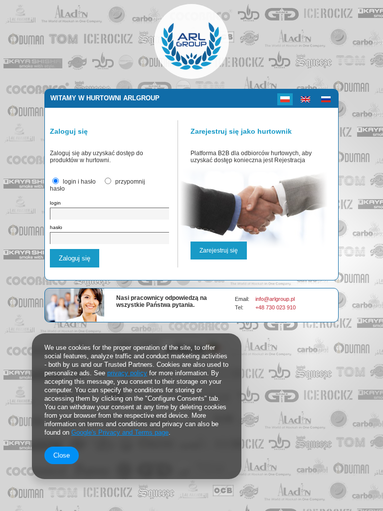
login (55, 203)
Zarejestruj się (218, 250)
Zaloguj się (74, 258)
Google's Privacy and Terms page (120, 432)
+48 (260, 307)
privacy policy (127, 373)
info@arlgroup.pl (275, 299)
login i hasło (79, 181)
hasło (56, 227)
